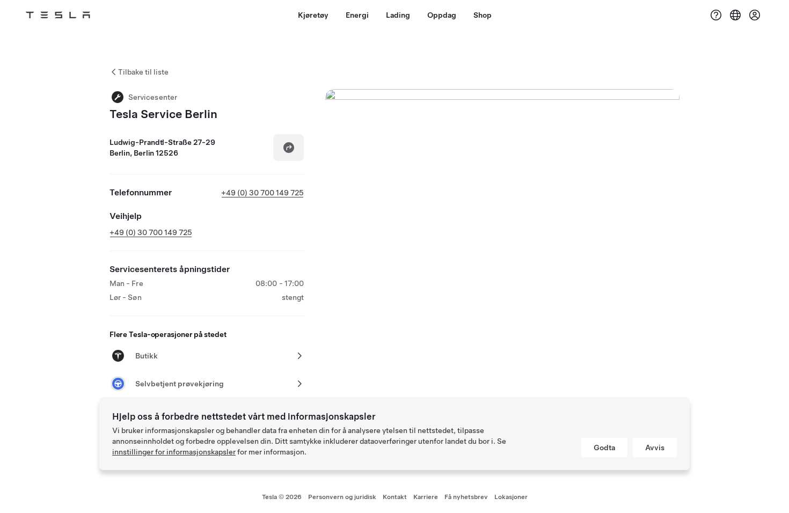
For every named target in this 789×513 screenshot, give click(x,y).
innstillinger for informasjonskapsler (174, 452)
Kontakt (395, 497)
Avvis (654, 447)
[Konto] (754, 15)
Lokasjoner (511, 497)
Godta (604, 447)
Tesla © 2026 (282, 497)
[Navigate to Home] (58, 15)
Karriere (425, 497)
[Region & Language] (735, 15)
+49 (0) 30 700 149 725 (262, 192)
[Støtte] (716, 15)
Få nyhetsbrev (466, 497)
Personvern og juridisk (342, 497)
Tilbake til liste (143, 72)
